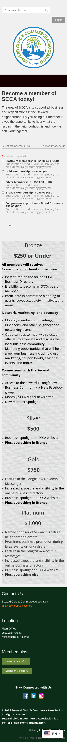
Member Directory (16, 670)
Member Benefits (16, 661)
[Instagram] (41, 696)
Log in (59, 19)
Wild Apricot (36, 737)
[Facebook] (25, 696)
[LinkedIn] (33, 696)
